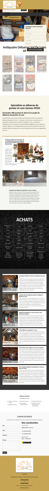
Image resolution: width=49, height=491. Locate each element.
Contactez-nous (20, 23)
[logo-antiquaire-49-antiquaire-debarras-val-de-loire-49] (9, 4)
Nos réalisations (8, 23)
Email (3, 430)
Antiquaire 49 (7, 64)
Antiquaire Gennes (13, 404)
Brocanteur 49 (41, 64)
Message (4, 440)
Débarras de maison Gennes (13, 402)
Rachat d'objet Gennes (36, 401)
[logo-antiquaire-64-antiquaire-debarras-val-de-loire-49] (24, 465)
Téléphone (4, 435)
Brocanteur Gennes (24, 401)
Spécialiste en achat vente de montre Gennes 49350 (36, 405)
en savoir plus (18, 71)
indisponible (7, 13)
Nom (3, 425)
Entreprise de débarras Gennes (23, 404)
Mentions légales (24, 487)
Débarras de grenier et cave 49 (30, 64)
